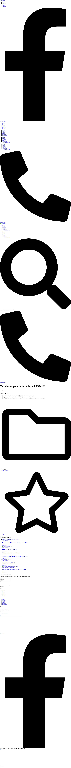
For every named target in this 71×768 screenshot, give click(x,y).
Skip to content (2, 0)
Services (3, 126)
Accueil (3, 2)
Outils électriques (5, 470)
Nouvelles (4, 3)
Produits (3, 125)
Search (2, 310)
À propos (3, 124)
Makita (3, 534)
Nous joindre (4, 128)
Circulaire (4, 139)
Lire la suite (4, 545)
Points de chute (7, 142)
